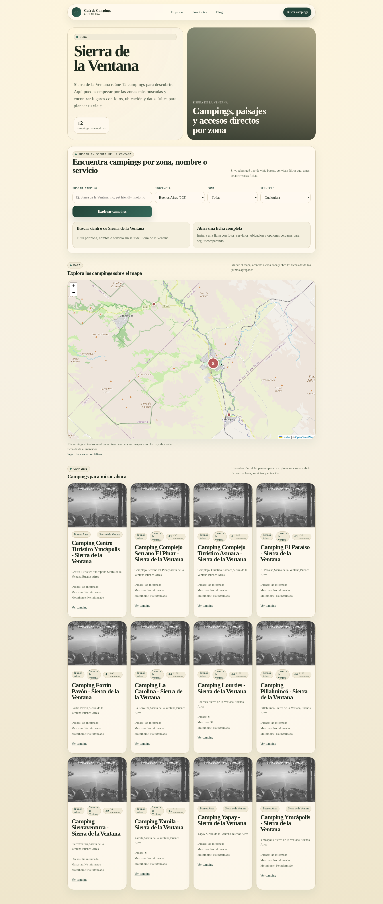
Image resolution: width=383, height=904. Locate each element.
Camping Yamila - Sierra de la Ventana (159, 824)
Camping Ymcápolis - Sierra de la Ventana (285, 823)
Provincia (163, 188)
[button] (154, 304)
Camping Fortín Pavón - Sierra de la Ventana (95, 691)
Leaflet (286, 437)
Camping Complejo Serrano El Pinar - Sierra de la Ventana (159, 553)
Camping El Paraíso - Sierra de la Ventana (285, 553)
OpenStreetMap (304, 437)
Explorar (177, 12)
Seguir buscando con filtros (84, 454)
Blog (219, 12)
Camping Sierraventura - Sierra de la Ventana (96, 827)
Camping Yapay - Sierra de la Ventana (221, 820)
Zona (211, 188)
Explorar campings (112, 211)
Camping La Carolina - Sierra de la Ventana (158, 691)
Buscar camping (84, 188)
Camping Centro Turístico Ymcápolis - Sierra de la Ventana (96, 551)
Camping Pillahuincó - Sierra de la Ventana (283, 691)
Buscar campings (297, 12)
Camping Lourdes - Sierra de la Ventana (221, 688)
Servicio (267, 188)
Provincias (199, 12)
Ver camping (79, 607)
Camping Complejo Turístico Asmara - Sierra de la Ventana (221, 553)
